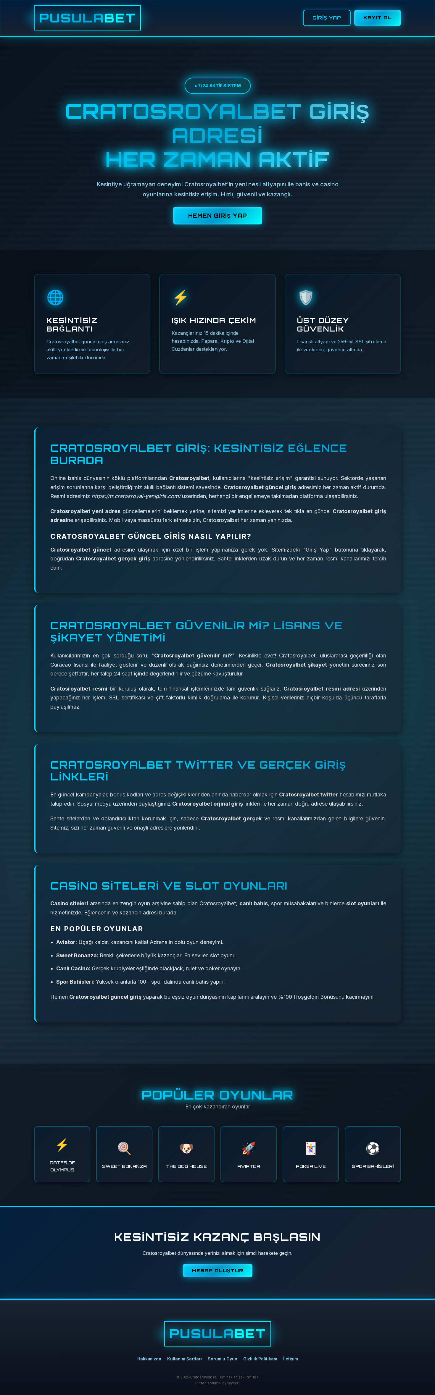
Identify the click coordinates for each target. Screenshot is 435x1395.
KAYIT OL (377, 17)
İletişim (290, 1358)
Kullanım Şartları (184, 1358)
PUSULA (87, 17)
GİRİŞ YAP (326, 18)
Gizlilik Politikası (260, 1358)
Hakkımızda (149, 1358)
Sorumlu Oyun (222, 1358)
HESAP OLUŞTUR (217, 1270)
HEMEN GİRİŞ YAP (217, 215)
